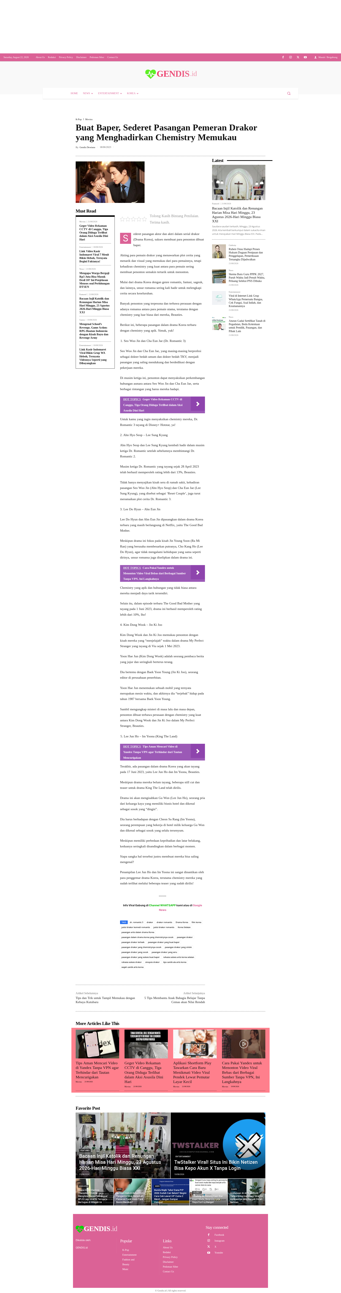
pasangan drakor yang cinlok (178, 971)
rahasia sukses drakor (131, 986)
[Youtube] (305, 81)
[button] (288, 117)
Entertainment (85, 271)
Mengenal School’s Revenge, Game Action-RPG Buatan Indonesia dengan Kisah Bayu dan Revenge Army (93, 354)
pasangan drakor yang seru (164, 976)
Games (82, 344)
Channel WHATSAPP (162, 929)
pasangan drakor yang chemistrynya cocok (141, 971)
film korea (196, 946)
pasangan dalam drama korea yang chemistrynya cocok (147, 961)
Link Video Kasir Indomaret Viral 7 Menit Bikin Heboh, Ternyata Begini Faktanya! (94, 280)
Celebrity (232, 269)
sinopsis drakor (152, 986)
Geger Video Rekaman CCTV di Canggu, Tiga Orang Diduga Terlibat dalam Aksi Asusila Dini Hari (93, 256)
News (81, 293)
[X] (298, 81)
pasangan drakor (185, 961)
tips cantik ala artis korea (174, 986)
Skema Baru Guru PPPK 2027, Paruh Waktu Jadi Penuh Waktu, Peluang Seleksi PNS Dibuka (247, 301)
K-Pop (79, 143)
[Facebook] (283, 81)
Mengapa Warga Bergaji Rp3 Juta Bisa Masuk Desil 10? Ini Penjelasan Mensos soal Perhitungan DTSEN (94, 303)
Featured (82, 318)
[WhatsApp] (253, 171)
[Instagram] (290, 81)
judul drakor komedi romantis (135, 951)
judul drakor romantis (163, 951)
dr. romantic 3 (136, 946)
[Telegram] (261, 171)
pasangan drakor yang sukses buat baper (140, 981)
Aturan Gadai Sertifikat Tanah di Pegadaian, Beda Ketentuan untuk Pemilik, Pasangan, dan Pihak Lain (247, 349)
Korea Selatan (184, 951)
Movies (89, 143)
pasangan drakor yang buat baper (164, 966)
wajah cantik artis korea (132, 991)
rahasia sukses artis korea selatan (178, 981)
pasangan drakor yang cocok (134, 976)
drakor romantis (164, 946)
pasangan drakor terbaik (132, 966)
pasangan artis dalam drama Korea (137, 956)
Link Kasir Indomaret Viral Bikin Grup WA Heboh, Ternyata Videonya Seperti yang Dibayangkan (93, 380)
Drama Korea (182, 946)
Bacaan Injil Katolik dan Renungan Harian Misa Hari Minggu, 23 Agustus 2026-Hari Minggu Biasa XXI (94, 329)
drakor (150, 946)
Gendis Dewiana (87, 171)
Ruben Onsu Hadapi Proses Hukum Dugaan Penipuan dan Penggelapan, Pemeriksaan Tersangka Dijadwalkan (246, 278)
